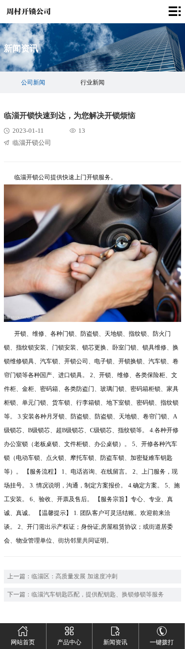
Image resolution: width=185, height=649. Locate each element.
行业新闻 (92, 82)
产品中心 (69, 642)
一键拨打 (162, 642)
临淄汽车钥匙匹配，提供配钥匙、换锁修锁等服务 (97, 594)
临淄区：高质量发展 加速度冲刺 (74, 576)
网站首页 (23, 642)
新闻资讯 (115, 642)
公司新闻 (33, 82)
